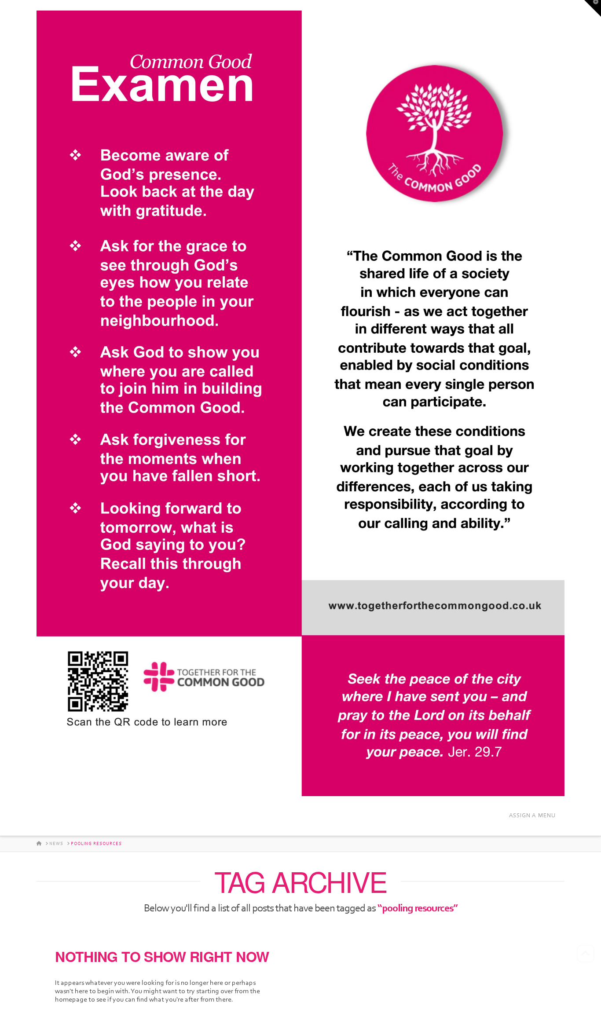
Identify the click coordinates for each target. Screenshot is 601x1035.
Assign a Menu (532, 815)
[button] (592, 8)
